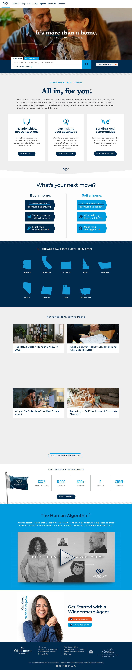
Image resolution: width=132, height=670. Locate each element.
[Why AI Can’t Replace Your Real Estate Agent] (38, 398)
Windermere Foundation (74, 649)
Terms (85, 663)
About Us (52, 4)
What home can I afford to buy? (41, 216)
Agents (43, 4)
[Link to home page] (6, 4)
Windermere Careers (47, 652)
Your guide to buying (38, 206)
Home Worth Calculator (74, 652)
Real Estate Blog (71, 647)
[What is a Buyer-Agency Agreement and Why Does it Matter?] (93, 333)
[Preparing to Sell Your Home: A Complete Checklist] (93, 398)
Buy (23, 4)
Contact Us (43, 654)
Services (61, 4)
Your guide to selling (90, 206)
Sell (29, 4)
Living (35, 4)
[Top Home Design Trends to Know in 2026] (38, 333)
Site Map (67, 654)
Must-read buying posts (39, 228)
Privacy (92, 663)
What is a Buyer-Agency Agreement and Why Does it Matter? (93, 348)
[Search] (86, 64)
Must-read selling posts (91, 228)
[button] (26, 154)
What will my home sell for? (92, 216)
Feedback (99, 663)
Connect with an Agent (47, 649)
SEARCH (16, 4)
